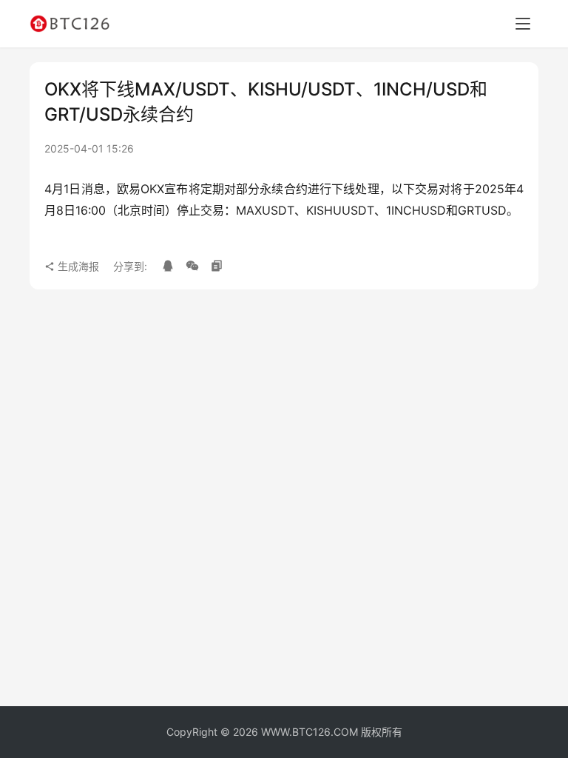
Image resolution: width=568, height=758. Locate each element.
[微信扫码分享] (192, 266)
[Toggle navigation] (522, 23)
